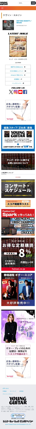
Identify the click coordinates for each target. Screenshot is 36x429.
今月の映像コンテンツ (16, 71)
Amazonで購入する (17, 75)
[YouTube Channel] (20, 92)
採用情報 (21, 391)
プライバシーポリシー (8, 394)
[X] (11, 92)
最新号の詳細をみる (17, 67)
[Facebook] (25, 92)
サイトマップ (13, 391)
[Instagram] (16, 92)
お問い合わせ (6, 388)
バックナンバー (16, 83)
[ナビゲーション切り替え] (2, 8)
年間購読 (5, 391)
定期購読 (16, 79)
